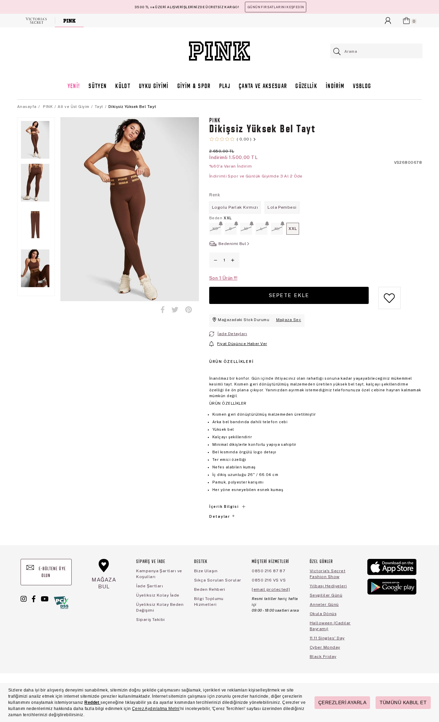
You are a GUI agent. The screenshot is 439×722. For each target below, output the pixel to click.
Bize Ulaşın (205, 570)
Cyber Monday (325, 647)
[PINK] (69, 20)
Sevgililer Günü (326, 595)
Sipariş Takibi (150, 619)
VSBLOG (362, 86)
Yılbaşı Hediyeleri (328, 586)
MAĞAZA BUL (104, 583)
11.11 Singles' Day (327, 638)
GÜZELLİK (306, 86)
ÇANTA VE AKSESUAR (263, 86)
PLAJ (224, 86)
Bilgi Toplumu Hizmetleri (209, 601)
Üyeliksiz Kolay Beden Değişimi (159, 607)
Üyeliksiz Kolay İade (157, 595)
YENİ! (74, 86)
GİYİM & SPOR (194, 86)
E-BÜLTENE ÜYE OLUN (51, 572)
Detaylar (220, 516)
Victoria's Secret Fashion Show (327, 573)
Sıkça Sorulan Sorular (217, 580)
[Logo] (219, 51)
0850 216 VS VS (269, 580)
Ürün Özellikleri (231, 361)
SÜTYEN (97, 86)
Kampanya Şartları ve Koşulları (159, 573)
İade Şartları (149, 586)
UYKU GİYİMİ (154, 86)
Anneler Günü (324, 604)
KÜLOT (122, 86)
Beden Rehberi (209, 589)
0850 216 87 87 (268, 570)
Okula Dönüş (323, 613)
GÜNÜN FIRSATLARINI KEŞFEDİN (275, 7)
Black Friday (323, 656)
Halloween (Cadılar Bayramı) (330, 626)
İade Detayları (232, 333)
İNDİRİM (335, 86)
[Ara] (337, 52)
